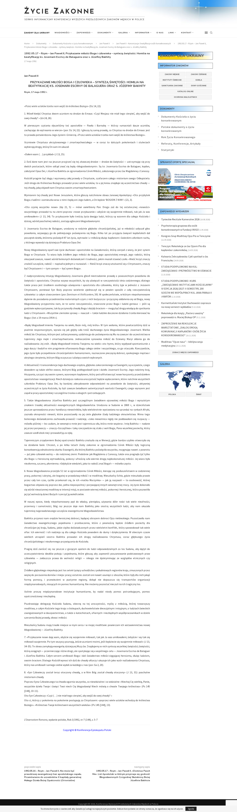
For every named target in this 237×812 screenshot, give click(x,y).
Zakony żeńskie (199, 74)
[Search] (211, 32)
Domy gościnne (198, 86)
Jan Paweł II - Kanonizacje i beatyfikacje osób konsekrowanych (143, 43)
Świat (199, 394)
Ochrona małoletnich (185, 97)
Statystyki (167, 149)
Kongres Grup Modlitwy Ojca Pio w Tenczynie (185, 236)
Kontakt (186, 32)
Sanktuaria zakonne (172, 86)
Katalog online (185, 91)
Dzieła (199, 80)
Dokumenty (104, 32)
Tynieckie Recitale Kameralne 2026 (180, 219)
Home (27, 43)
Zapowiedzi (83, 32)
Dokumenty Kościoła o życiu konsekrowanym (73, 43)
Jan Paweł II (104, 43)
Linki (171, 32)
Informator (142, 32)
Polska (172, 394)
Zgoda (191, 808)
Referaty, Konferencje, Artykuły (181, 143)
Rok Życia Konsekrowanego (178, 137)
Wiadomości (61, 32)
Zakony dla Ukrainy (37, 32)
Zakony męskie (172, 74)
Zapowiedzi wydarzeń (174, 211)
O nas (159, 32)
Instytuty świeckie (172, 80)
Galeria (123, 32)
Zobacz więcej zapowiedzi (185, 352)
